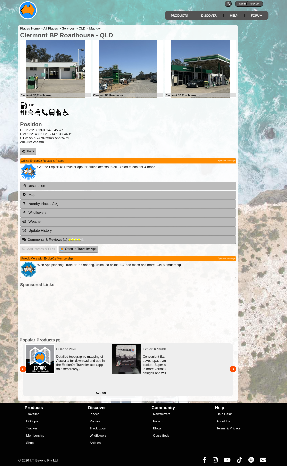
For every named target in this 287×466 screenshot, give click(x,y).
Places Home (30, 28)
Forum (257, 15)
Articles (95, 443)
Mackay (95, 28)
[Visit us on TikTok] (239, 461)
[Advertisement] (128, 311)
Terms (221, 428)
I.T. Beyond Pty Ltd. (44, 460)
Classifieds (161, 435)
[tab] (128, 186)
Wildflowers (98, 435)
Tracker (31, 428)
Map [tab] (31, 195)
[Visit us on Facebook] (204, 461)
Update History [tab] (40, 231)
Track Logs (98, 428)
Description (36, 186)
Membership (35, 435)
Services (68, 28)
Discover (209, 15)
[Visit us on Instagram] (215, 461)
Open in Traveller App (80, 249)
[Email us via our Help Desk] (263, 461)
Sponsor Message (226, 160)
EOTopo (32, 421)
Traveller (32, 414)
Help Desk (224, 414)
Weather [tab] (35, 222)
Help (234, 15)
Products (179, 15)
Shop (30, 443)
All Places (50, 28)
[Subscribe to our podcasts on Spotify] (251, 461)
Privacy (235, 428)
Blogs (157, 428)
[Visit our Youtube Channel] (227, 461)
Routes (95, 421)
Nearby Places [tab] (43, 204)
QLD (82, 28)
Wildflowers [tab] (37, 213)
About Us (223, 421)
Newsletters (161, 414)
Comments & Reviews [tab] (48, 240)
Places (95, 414)
